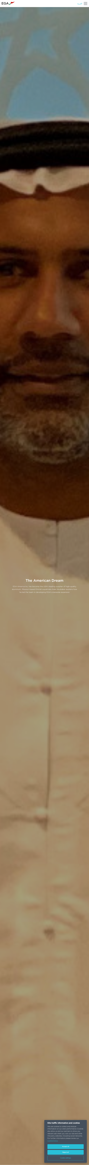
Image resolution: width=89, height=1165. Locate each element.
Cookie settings (65, 1158)
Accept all (65, 1146)
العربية (79, 4)
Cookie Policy (52, 1140)
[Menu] (85, 3)
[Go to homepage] (8, 3)
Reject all (65, 1152)
